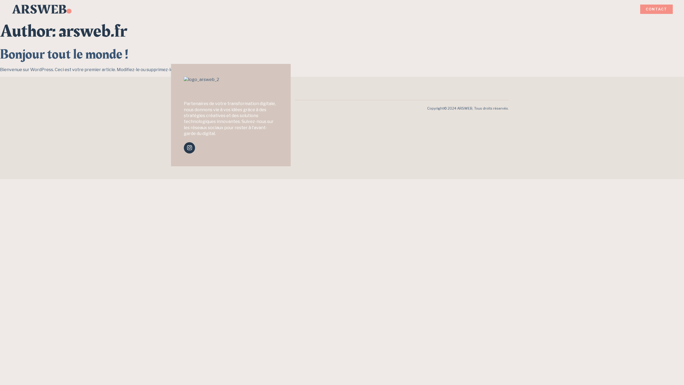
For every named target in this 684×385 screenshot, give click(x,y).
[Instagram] (189, 147)
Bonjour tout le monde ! (64, 54)
